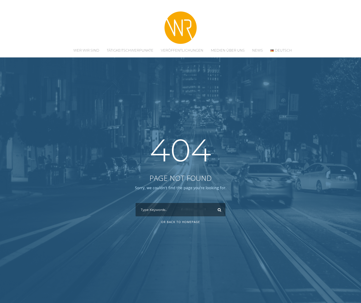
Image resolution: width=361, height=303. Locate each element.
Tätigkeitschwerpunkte (130, 50)
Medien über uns (228, 50)
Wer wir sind (86, 50)
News (257, 50)
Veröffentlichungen (182, 50)
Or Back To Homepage (180, 222)
